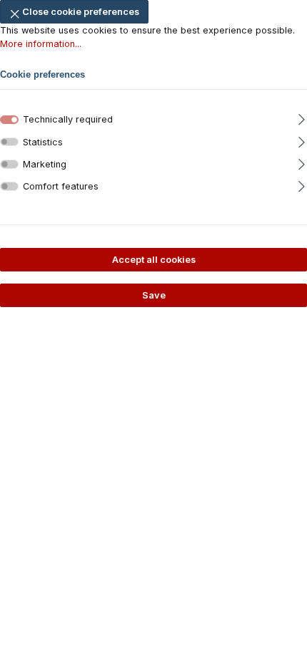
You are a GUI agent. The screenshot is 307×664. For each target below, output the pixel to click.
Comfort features (61, 186)
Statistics (43, 142)
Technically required (68, 119)
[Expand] (301, 115)
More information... (40, 43)
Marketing (44, 164)
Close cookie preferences (79, 11)
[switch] (9, 142)
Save (154, 295)
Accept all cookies (154, 259)
